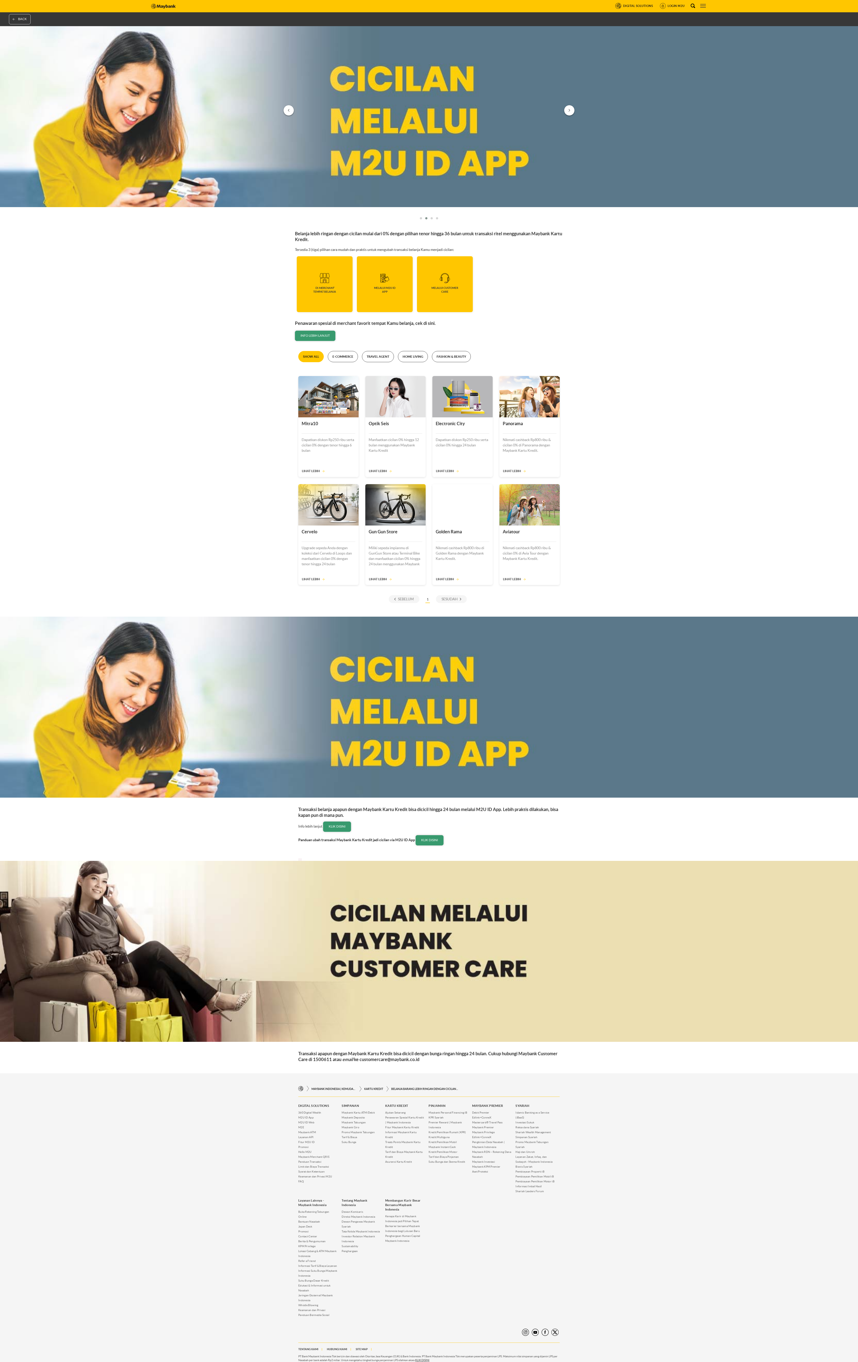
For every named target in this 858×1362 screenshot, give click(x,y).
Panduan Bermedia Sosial (313, 1315)
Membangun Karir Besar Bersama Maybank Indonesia (403, 1205)
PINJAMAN (437, 1106)
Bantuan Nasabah (309, 1221)
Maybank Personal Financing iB (448, 1112)
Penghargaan (350, 1251)
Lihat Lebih (311, 471)
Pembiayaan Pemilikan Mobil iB (534, 1176)
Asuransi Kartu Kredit (398, 1161)
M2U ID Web (306, 1122)
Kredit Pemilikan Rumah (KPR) (447, 1132)
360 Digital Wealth (309, 1112)
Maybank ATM (307, 1132)
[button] (421, 218)
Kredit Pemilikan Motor (443, 1151)
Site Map (362, 1349)
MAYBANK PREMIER (487, 1106)
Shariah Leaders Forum (529, 1191)
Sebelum (406, 599)
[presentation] (289, 110)
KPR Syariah (436, 1117)
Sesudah (450, 599)
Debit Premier (480, 1112)
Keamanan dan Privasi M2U (315, 1176)
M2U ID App (306, 1117)
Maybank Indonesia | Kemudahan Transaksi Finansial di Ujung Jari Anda (333, 1088)
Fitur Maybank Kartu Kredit (402, 1127)
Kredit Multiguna (439, 1137)
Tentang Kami (308, 1349)
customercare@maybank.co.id (389, 1059)
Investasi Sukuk (524, 1122)
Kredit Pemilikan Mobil (443, 1142)
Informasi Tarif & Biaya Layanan (317, 1265)
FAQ (301, 1181)
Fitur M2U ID (306, 1142)
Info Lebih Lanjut (315, 335)
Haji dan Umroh (525, 1151)
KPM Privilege (306, 1246)
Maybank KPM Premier (486, 1166)
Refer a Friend (307, 1260)
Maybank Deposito (353, 1117)
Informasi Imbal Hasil (528, 1186)
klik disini (337, 826)
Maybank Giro (350, 1127)
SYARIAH (522, 1106)
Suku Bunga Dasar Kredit (313, 1280)
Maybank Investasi (483, 1161)
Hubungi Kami (337, 1349)
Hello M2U (305, 1151)
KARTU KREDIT (373, 1088)
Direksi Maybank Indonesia (358, 1216)
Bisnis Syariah (523, 1166)
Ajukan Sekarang (395, 1112)
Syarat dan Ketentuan (311, 1171)
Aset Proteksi (480, 1171)
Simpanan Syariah (526, 1137)
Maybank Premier (483, 1127)
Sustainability (350, 1246)
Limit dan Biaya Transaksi (313, 1166)
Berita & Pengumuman (312, 1241)
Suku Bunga (349, 1142)
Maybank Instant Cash (442, 1147)
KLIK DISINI (422, 1360)
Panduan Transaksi (309, 1161)
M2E (301, 1127)
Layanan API (305, 1137)
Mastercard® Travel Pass (487, 1122)
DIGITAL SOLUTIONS (313, 1106)
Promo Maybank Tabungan (358, 1132)
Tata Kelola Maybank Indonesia (361, 1231)
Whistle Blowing (308, 1305)
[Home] (300, 1088)
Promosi (303, 1147)
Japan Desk (305, 1226)
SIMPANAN (350, 1106)
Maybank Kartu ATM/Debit (358, 1112)
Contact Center (307, 1236)
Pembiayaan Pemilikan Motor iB (535, 1181)
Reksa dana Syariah (527, 1127)
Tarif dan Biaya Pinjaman (444, 1156)
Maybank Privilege (483, 1132)
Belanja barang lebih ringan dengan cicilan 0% (424, 1088)
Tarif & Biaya (349, 1137)
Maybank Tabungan (354, 1122)
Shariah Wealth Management (533, 1132)
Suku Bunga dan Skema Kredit (447, 1161)
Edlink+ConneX (482, 1117)
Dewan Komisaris (352, 1211)
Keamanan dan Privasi (311, 1310)
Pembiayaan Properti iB (530, 1171)
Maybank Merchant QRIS (313, 1156)
